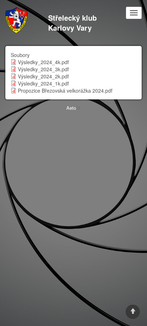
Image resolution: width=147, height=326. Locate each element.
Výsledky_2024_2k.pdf (43, 76)
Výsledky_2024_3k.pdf (43, 69)
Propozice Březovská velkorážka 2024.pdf (65, 90)
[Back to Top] (133, 312)
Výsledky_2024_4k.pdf (43, 62)
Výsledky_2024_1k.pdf (43, 83)
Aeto (71, 107)
